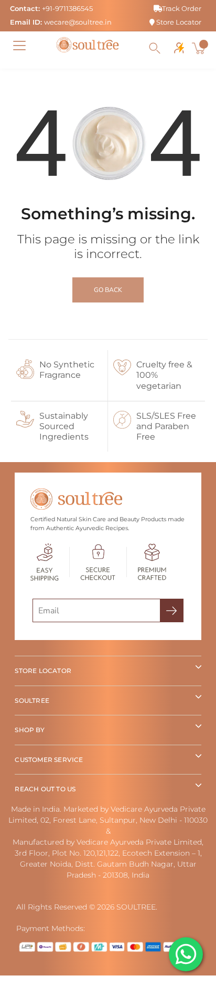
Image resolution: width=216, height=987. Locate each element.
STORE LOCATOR (43, 671)
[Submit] (171, 610)
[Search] (154, 48)
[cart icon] (199, 48)
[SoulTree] (87, 45)
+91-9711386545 (67, 8)
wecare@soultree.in (78, 22)
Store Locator (178, 22)
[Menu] (19, 46)
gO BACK (108, 290)
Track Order (181, 8)
